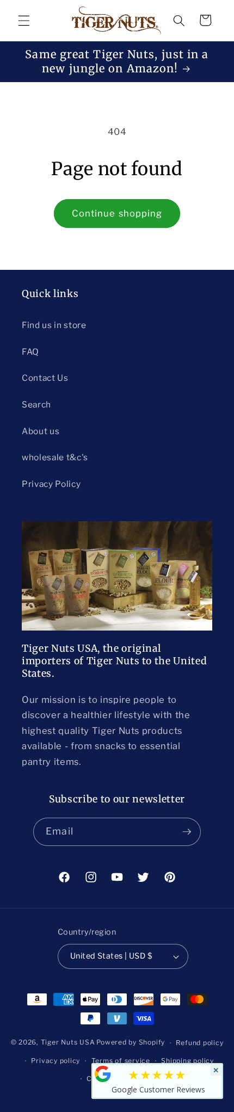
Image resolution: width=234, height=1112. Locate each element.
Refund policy (199, 1043)
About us (40, 431)
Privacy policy (55, 1061)
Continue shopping (117, 213)
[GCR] (103, 1074)
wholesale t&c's (55, 457)
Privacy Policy (51, 484)
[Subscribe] (187, 832)
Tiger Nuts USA (68, 1043)
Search (36, 404)
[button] (24, 20)
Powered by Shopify (130, 1043)
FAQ (30, 352)
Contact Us (45, 378)
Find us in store (54, 325)
